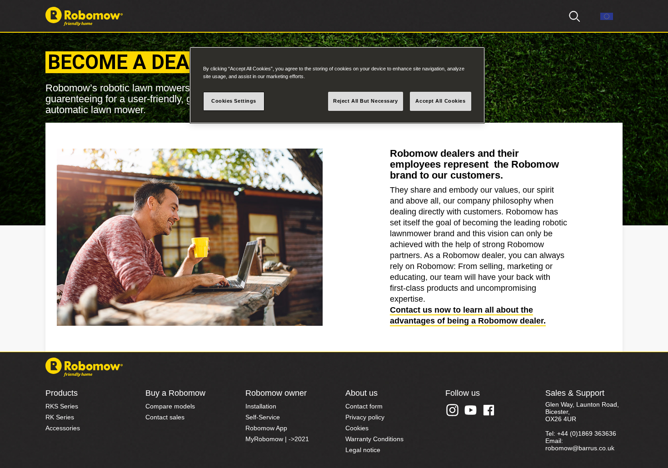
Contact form (364, 406)
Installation (260, 406)
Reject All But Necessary (365, 101)
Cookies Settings (233, 101)
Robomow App (266, 428)
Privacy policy (364, 417)
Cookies (357, 428)
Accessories (62, 428)
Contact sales (164, 417)
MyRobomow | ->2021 (277, 439)
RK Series (59, 417)
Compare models (170, 406)
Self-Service (262, 417)
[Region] (607, 16)
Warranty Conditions (374, 439)
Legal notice (362, 449)
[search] (575, 16)
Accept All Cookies (440, 101)
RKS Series (61, 406)
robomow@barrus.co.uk (579, 448)
